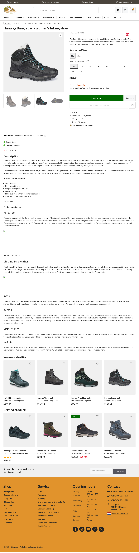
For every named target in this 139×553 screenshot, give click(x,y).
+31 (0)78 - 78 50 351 (119, 496)
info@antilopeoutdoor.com (122, 491)
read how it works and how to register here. (87, 350)
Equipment (47, 17)
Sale (89, 17)
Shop (22, 23)
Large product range (125, 2)
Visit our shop (14, 2)
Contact (116, 17)
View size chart (82, 61)
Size (71, 61)
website (61, 304)
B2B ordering (88, 2)
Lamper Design (36, 547)
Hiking (6, 17)
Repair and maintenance (48, 512)
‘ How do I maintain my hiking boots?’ (68, 337)
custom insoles (82, 304)
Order (40, 491)
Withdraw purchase (46, 505)
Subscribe (120, 471)
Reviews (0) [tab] (41, 135)
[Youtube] (88, 529)
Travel (60, 17)
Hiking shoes (38, 23)
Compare (130, 98)
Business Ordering (46, 509)
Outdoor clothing (10, 495)
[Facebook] (75, 529)
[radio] (72, 55)
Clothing (18, 17)
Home (15, 23)
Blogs (106, 17)
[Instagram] (81, 529)
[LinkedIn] (95, 529)
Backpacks (32, 17)
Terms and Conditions (47, 522)
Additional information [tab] (24, 135)
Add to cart (97, 98)
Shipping (41, 498)
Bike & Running (76, 17)
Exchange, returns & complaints (51, 502)
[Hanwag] (127, 36)
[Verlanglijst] (118, 10)
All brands (7, 522)
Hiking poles (8, 502)
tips (11, 519)
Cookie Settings (44, 526)
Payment (42, 495)
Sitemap (14, 547)
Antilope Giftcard (10, 516)
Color (72, 50)
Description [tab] (8, 135)
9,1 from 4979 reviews (52, 2)
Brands (98, 17)
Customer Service (45, 516)
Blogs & (6, 519)
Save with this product (83, 125)
